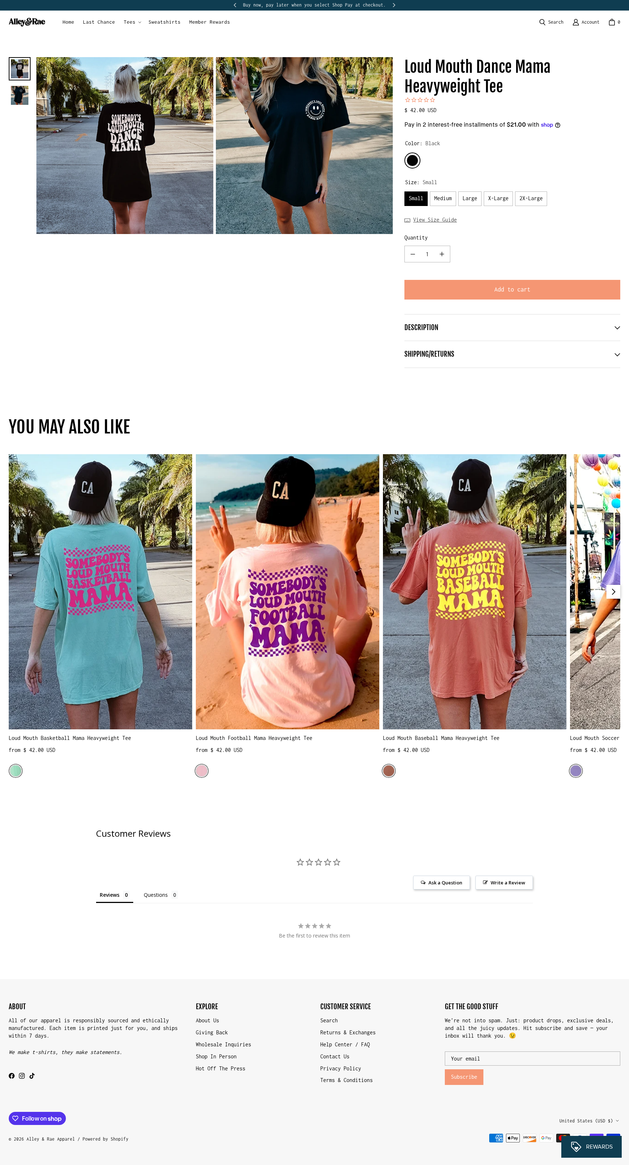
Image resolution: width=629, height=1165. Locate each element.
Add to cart (512, 289)
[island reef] (16, 771)
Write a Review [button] (508, 882)
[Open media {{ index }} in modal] (124, 145)
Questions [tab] (156, 894)
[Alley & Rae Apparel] (27, 22)
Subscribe (464, 1077)
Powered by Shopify (105, 1139)
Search (329, 1020)
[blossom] (202, 771)
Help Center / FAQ (345, 1044)
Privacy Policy (340, 1068)
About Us (207, 1020)
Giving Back (212, 1032)
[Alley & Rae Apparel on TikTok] (32, 1076)
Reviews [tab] (109, 894)
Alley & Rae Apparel (51, 1139)
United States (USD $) (586, 1120)
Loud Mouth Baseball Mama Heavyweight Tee (441, 738)
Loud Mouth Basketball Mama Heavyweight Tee (70, 738)
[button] (131, 22)
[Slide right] (394, 5)
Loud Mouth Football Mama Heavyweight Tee (254, 738)
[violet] (576, 771)
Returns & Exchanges (348, 1032)
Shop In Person (216, 1056)
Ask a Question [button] (445, 882)
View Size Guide (435, 220)
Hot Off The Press (220, 1068)
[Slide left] (235, 5)
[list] (214, 145)
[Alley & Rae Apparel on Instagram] (22, 1076)
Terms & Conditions (346, 1080)
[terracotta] (389, 771)
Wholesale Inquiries (223, 1044)
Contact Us (334, 1056)
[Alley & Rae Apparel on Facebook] (12, 1076)
